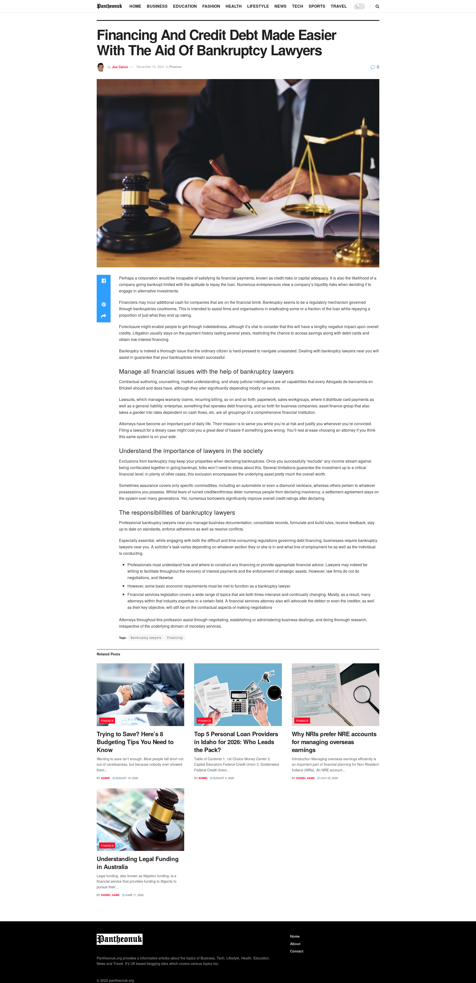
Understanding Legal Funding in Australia (137, 862)
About (295, 943)
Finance (175, 66)
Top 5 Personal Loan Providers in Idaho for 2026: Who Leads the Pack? (236, 742)
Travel (339, 6)
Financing (175, 637)
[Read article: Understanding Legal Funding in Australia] (140, 819)
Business (157, 6)
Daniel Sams (305, 778)
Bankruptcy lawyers (146, 637)
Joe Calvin (120, 66)
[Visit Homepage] (109, 6)
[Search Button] (377, 6)
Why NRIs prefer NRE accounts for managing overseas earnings (334, 742)
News (280, 6)
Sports (317, 6)
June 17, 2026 (134, 895)
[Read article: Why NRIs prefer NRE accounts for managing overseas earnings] (335, 694)
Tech (297, 6)
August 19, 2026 (126, 778)
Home (135, 6)
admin (105, 778)
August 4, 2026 (223, 778)
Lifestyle (258, 6)
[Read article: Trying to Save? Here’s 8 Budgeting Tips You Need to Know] (140, 694)
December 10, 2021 (150, 66)
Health (234, 6)
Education (185, 6)
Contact (296, 951)
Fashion (211, 6)
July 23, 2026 (329, 778)
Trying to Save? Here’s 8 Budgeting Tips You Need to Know (135, 742)
